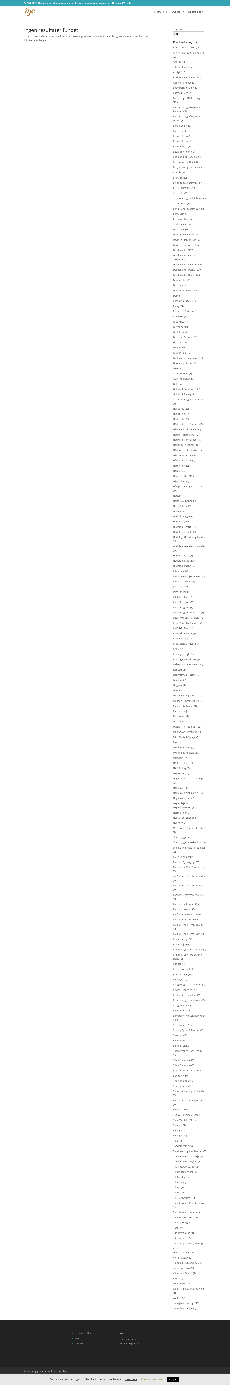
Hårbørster (179, 419)
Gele (175, 384)
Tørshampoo (180, 1238)
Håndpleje (179, 413)
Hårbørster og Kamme (185, 424)
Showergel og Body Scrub (187, 1051)
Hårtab (177, 495)
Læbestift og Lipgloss (185, 674)
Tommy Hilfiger (181, 1222)
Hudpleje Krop (181, 555)
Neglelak (178, 787)
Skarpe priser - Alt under (187, 1070)
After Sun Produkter (184, 47)
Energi (176, 306)
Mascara (178, 716)
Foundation (179, 352)
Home (176, 511)
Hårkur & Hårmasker (184, 439)
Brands (177, 172)
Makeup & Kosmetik (184, 700)
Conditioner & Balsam (185, 208)
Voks (175, 1278)
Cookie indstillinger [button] (151, 1379)
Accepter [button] (173, 1379)
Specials (177, 1125)
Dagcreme (179, 229)
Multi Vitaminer (182, 747)
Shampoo (178, 1035)
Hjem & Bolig (180, 506)
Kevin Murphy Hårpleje (186, 617)
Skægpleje (179, 1075)
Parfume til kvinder (184, 904)
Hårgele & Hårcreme (184, 429)
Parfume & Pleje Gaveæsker (188, 867)
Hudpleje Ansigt (182, 526)
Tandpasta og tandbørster (188, 1151)
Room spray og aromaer (186, 1000)
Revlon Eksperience (184, 989)
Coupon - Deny (181, 219)
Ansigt (176, 72)
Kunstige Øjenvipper (184, 659)
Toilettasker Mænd (183, 1217)
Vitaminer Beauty (182, 1273)
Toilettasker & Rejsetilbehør (188, 1203)
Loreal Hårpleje (181, 695)
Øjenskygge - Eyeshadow (187, 842)
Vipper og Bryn (181, 1268)
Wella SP (178, 1298)
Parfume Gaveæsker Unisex (188, 894)
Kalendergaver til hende (186, 612)
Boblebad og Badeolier (186, 156)
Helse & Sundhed (183, 500)
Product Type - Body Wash (188, 949)
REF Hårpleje (180, 974)
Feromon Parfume (183, 337)
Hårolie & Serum (182, 455)
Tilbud (176, 1187)
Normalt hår (180, 812)
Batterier (178, 131)
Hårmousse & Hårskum (186, 450)
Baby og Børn (180, 92)
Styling (177, 1130)
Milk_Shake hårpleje (184, 737)
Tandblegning (181, 1146)
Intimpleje (179, 571)
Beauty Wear (180, 146)
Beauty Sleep (180, 136)
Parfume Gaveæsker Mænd (188, 885)
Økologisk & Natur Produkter (189, 847)
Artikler (87, 1333)
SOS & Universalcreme (185, 1114)
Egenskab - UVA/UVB (184, 301)
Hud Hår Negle (181, 516)
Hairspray (178, 408)
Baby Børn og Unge (184, 87)
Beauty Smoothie (182, 141)
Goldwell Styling (182, 394)
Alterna (177, 61)
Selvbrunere (180, 1025)
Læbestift (178, 669)
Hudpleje (178, 521)
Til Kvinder (179, 1177)
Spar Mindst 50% (182, 1120)
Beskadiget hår (181, 151)
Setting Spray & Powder (186, 1030)
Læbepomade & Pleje (185, 664)
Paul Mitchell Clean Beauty (188, 924)
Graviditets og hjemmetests (188, 399)
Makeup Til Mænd (183, 706)
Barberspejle (180, 125)
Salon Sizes (179, 1010)
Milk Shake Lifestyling (185, 732)
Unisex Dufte (180, 1252)
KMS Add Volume (182, 633)
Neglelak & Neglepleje (185, 792)
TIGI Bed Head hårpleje (186, 1156)
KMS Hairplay (180, 638)
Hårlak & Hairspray (183, 445)
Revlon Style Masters (184, 995)
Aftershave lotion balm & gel (189, 52)
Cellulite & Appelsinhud (186, 182)
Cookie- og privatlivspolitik (39, 1371)
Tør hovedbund (181, 1232)
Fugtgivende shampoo (185, 358)
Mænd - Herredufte (184, 726)
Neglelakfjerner (182, 798)
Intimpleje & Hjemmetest (187, 576)
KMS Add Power (182, 628)
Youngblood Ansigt (183, 1303)
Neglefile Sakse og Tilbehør (188, 778)
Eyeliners (178, 316)
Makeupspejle (181, 711)
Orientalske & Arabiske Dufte (189, 828)
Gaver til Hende (182, 378)
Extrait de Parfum (183, 311)
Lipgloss (177, 685)
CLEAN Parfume (182, 187)
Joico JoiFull (179, 586)
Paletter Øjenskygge (184, 862)
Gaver (176, 368)
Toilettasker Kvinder (184, 1212)
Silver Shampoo (182, 1060)
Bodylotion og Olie (183, 162)
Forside (159, 13)
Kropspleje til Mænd (184, 643)
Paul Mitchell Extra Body (186, 933)
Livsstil (177, 690)
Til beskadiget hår (183, 1171)
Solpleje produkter (183, 1109)
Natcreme (178, 773)
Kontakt (197, 13)
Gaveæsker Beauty (183, 363)
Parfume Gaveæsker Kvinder (189, 876)
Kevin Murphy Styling (185, 623)
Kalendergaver (181, 602)
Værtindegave (181, 1257)
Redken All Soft (181, 969)
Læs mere (131, 1379)
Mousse (177, 742)
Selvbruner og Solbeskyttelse (189, 1015)
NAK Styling (179, 768)
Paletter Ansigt (181, 856)
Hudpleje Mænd (182, 565)
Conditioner (179, 203)
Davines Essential (183, 234)
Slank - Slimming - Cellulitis (188, 1091)
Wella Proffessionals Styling (188, 1288)
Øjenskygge (179, 837)
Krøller (177, 648)
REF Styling (179, 979)
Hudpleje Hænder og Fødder (189, 537)
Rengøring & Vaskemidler (187, 984)
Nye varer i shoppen (184, 817)
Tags (175, 1140)
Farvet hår (179, 326)
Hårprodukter (180, 476)
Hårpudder (179, 481)
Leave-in (178, 680)
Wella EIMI (179, 1283)
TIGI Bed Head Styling (185, 1161)
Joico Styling (180, 591)
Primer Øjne (180, 944)
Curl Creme (179, 224)
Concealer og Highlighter (187, 198)
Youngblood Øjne (183, 1308)
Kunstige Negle (181, 654)
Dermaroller (180, 280)
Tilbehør (178, 1182)
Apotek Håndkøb (182, 82)
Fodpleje (178, 347)
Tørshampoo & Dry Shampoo (189, 1243)
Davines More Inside (184, 239)
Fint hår (177, 342)
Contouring (179, 213)
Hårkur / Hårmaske (183, 434)
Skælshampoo (181, 1080)
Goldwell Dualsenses (184, 389)
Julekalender (180, 597)
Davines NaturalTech (185, 245)
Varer (177, 13)
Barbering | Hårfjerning (186, 98)
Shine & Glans (181, 1045)
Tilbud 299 (179, 1192)
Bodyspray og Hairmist (186, 167)
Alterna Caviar (181, 67)
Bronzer (177, 177)
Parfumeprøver (181, 909)
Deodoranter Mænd (184, 269)
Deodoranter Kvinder (185, 264)
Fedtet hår (179, 332)
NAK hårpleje (180, 763)
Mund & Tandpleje (183, 752)
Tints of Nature (181, 1197)
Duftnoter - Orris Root (185, 290)
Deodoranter (180, 250)
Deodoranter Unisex (184, 275)
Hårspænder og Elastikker (187, 486)
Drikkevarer (179, 285)
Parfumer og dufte (183, 919)
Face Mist (178, 321)
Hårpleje (178, 465)
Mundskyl (178, 757)
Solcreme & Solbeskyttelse (188, 1100)
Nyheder (178, 822)
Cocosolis (178, 193)
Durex (176, 295)
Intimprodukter (181, 581)
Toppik (177, 1227)
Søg (176, 33)
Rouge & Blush (181, 1005)
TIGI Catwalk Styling (184, 1166)
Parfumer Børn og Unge (186, 914)
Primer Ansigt (180, 939)
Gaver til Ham (180, 373)
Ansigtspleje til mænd (185, 77)
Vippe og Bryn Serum (185, 1262)
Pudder (177, 963)
